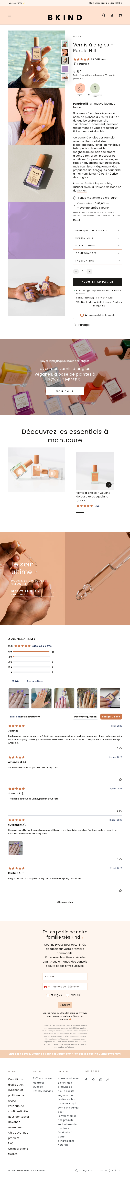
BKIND (20, 1170)
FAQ (10, 1143)
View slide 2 (90, 510)
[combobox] (46, 986)
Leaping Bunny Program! (104, 1053)
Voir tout (65, 391)
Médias (13, 1154)
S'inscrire (65, 1005)
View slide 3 (100, 510)
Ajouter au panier (97, 282)
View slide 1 (80, 510)
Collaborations (18, 1149)
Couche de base (106, 187)
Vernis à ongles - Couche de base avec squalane (93, 494)
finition (82, 190)
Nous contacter (18, 1116)
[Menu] (10, 15)
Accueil (77, 36)
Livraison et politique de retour (16, 1095)
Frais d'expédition (82, 75)
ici (70, 1019)
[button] (103, 15)
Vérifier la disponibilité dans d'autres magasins (99, 304)
